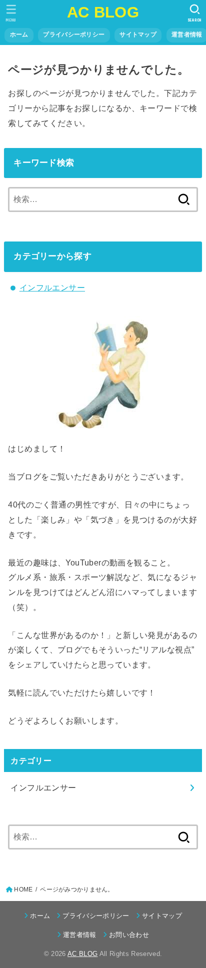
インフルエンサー (52, 287)
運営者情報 (79, 934)
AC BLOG (103, 12)
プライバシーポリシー (73, 35)
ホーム (19, 35)
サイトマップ (138, 35)
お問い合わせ (129, 934)
